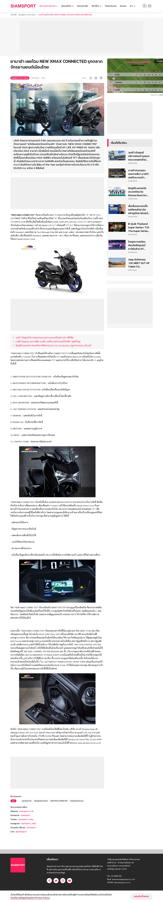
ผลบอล (123, 5)
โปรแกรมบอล (110, 5)
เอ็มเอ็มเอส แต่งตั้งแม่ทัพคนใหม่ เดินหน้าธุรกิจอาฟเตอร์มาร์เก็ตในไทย (138, 209)
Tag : (13, 801)
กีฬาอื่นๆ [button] (96, 5)
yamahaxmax (27, 801)
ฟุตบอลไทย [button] (66, 5)
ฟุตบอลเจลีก (82, 5)
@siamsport (21, 831)
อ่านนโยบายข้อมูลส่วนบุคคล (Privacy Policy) (30, 897)
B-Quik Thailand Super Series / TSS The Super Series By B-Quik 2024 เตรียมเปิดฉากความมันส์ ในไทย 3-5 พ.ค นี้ (138, 227)
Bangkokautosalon (41, 801)
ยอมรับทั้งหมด (141, 896)
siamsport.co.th (26, 811)
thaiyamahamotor (76, 801)
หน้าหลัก (13, 14)
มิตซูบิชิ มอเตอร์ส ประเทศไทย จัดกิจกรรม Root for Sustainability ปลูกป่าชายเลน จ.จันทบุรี (139, 191)
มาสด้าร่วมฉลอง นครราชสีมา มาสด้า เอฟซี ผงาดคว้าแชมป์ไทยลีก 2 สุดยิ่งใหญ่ (139, 174)
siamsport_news (25, 819)
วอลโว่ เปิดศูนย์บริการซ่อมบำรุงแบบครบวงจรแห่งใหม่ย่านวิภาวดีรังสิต (139, 156)
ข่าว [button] (131, 5)
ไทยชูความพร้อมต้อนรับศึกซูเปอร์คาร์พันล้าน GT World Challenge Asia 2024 (138, 245)
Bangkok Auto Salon (27, 14)
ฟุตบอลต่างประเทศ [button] (47, 5)
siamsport (25, 815)
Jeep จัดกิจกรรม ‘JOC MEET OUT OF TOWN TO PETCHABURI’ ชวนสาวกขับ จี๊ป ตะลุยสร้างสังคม (139, 263)
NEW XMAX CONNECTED (59, 801)
